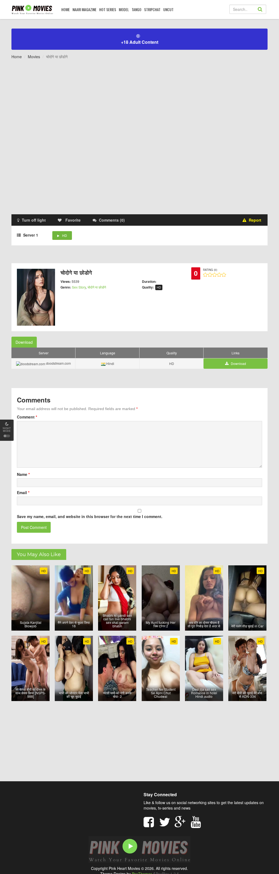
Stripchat (152, 9)
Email (23, 492)
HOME (65, 9)
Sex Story (79, 287)
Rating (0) (210, 270)
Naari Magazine (84, 9)
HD (64, 235)
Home (16, 56)
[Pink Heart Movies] (32, 9)
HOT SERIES (107, 9)
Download (24, 342)
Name (23, 474)
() (112, 220)
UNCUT (168, 9)
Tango (136, 9)
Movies (34, 56)
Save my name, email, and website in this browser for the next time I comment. (89, 516)
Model (124, 9)
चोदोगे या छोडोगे (96, 287)
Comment (27, 417)
